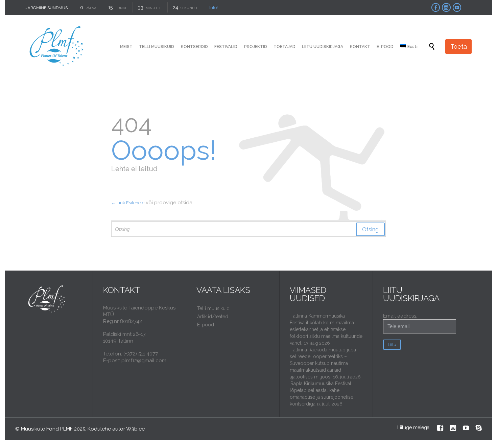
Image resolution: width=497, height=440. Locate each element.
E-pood (205, 324)
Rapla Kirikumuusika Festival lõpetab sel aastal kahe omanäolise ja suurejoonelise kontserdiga (321, 394)
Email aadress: (400, 316)
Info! (213, 7)
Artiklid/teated (212, 316)
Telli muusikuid (213, 308)
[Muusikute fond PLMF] (57, 46)
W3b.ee (135, 429)
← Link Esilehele (127, 202)
